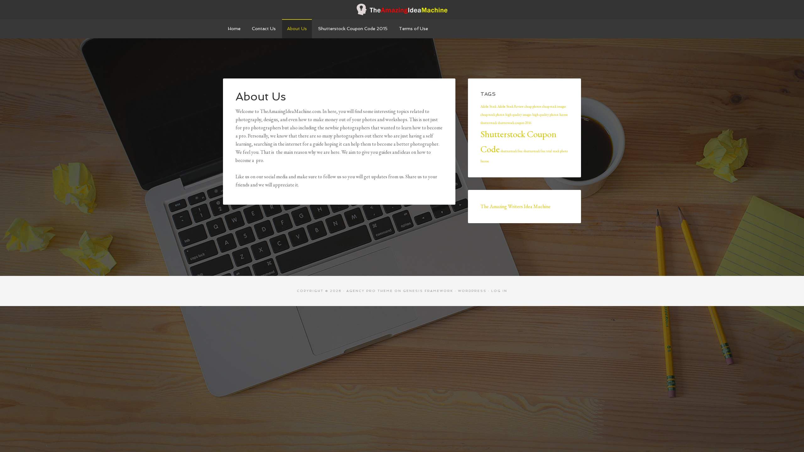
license (563, 114)
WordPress (472, 291)
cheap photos (532, 106)
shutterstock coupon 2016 (514, 123)
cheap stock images (554, 106)
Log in (499, 291)
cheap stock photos (492, 114)
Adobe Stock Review (510, 106)
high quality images (518, 114)
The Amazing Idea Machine (402, 9)
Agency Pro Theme (369, 291)
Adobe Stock (489, 106)
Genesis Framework (428, 291)
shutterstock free (512, 151)
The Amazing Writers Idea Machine (516, 206)
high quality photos (545, 114)
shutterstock (489, 123)
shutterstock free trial (538, 151)
